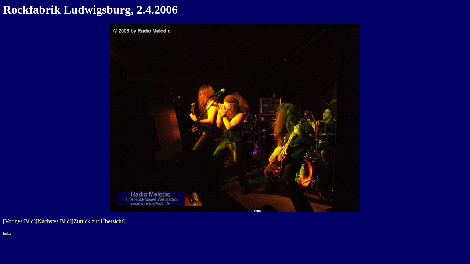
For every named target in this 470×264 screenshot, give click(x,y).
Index (7, 233)
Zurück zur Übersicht (98, 221)
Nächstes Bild (53, 221)
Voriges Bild (19, 221)
